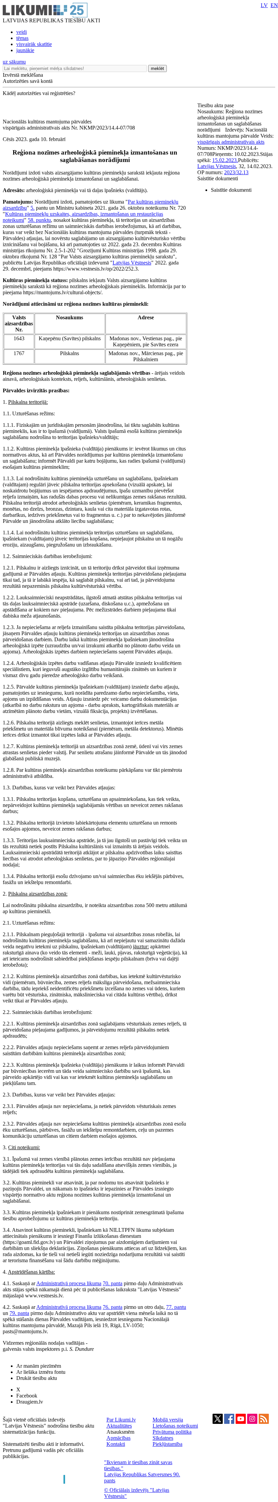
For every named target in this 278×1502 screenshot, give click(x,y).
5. (33, 208)
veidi (21, 32)
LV (264, 5)
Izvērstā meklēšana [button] (23, 75)
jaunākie (25, 50)
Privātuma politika (172, 1432)
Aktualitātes (119, 1426)
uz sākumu (14, 62)
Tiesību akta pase (216, 105)
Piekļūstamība (167, 1444)
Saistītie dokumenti (217, 178)
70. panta (112, 1283)
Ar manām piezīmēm (38, 1366)
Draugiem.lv (29, 1402)
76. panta (112, 1307)
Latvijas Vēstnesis (132, 262)
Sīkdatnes (163, 1438)
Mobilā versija (168, 1420)
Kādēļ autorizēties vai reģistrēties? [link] (39, 93)
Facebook (26, 1396)
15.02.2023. (225, 160)
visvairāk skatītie (34, 44)
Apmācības (118, 1438)
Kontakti (115, 1444)
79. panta (19, 1313)
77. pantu (176, 1307)
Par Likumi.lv (121, 1420)
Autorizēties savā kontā (28, 81)
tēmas (22, 38)
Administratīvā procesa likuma (68, 1283)
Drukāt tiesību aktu (36, 1378)
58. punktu (39, 220)
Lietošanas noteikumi (175, 1426)
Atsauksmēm (120, 1432)
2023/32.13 (236, 172)
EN (274, 5)
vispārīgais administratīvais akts (230, 142)
